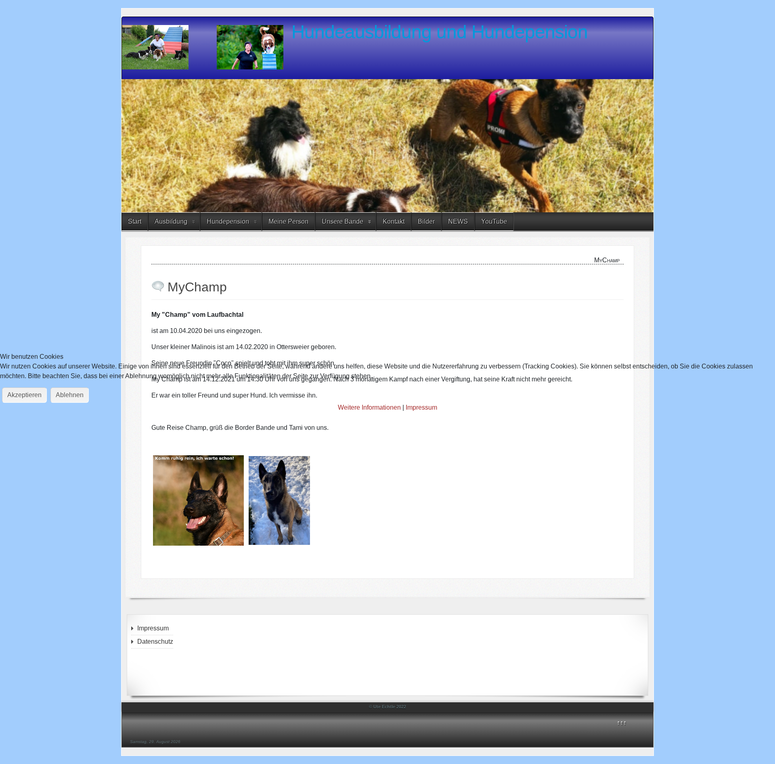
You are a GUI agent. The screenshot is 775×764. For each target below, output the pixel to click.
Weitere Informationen (369, 407)
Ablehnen (70, 394)
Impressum (421, 407)
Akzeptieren (24, 394)
